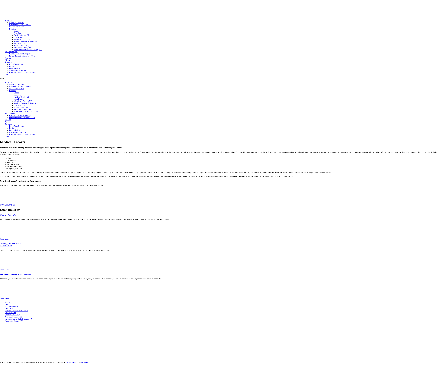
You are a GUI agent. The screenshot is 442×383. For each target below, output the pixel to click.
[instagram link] (157, 358)
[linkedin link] (87, 358)
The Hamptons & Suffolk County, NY (28, 50)
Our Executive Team (16, 27)
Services (8, 58)
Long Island (18, 37)
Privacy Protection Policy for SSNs (22, 56)
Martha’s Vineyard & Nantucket (25, 41)
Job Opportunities (11, 52)
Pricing (7, 60)
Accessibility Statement (17, 70)
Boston (16, 31)
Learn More (4, 239)
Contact (7, 75)
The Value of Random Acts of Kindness (15, 274)
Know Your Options (16, 64)
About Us (8, 21)
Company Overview (16, 23)
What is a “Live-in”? (8, 215)
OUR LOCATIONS (7, 205)
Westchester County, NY (23, 39)
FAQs (11, 66)
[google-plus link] (52, 358)
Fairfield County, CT (21, 35)
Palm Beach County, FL (22, 48)
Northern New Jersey (21, 45)
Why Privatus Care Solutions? (20, 25)
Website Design (72, 362)
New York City (19, 43)
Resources (8, 62)
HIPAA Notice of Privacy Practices (22, 72)
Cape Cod (17, 33)
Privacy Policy (14, 68)
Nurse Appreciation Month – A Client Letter (11, 245)
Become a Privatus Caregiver (19, 54)
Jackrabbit (85, 362)
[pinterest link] (122, 358)
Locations (12, 29)
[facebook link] (17, 358)
